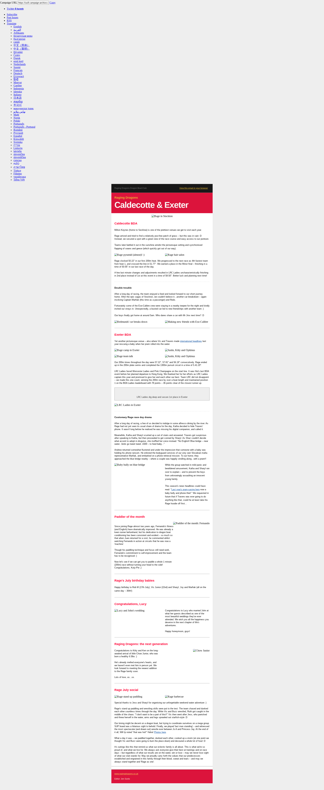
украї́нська (20, 176)
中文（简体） (22, 45)
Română (18, 129)
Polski (17, 120)
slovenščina (20, 157)
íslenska (18, 91)
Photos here (160, 732)
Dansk (17, 58)
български (19, 38)
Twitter (15, 8)
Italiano (17, 94)
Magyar (18, 82)
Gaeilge (18, 85)
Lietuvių (18, 148)
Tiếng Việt (19, 179)
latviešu (18, 151)
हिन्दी (16, 79)
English (18, 26)
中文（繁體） (22, 48)
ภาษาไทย (19, 167)
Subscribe (12, 14)
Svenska (18, 142)
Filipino (18, 173)
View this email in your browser (193, 188)
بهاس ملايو (19, 111)
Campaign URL (8, 2)
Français (18, 70)
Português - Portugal (24, 126)
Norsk (17, 117)
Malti (16, 114)
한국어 (18, 105)
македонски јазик (24, 108)
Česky (17, 55)
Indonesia (19, 88)
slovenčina (19, 154)
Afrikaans (19, 32)
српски (18, 160)
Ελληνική (19, 76)
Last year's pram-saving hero (185, 489)
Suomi (17, 67)
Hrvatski (18, 52)
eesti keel (18, 61)
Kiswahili (19, 139)
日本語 (18, 97)
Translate (11, 23)
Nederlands (20, 64)
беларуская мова (23, 35)
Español (18, 136)
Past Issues (12, 17)
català (17, 42)
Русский (18, 132)
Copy (53, 2)
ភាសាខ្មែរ (18, 101)
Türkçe (17, 170)
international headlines (191, 341)
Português (19, 123)
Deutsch (18, 73)
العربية (17, 29)
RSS (9, 20)
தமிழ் (16, 163)
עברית (17, 145)
